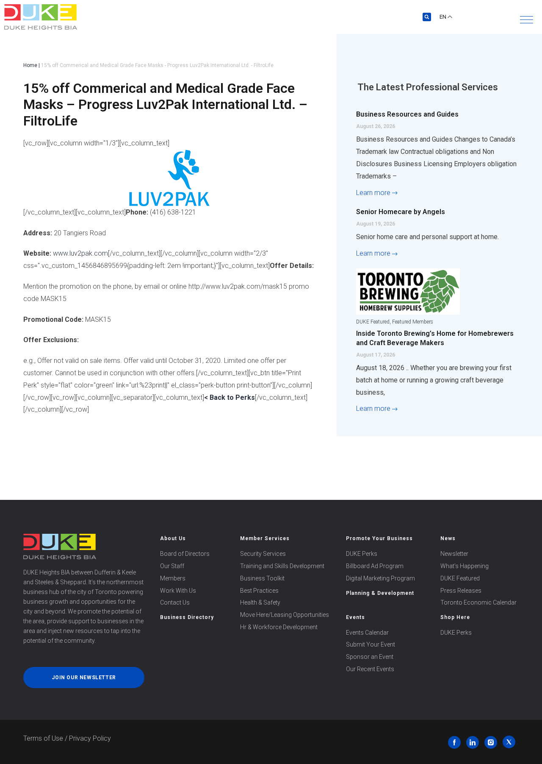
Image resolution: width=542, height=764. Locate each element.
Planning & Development (380, 593)
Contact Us (175, 602)
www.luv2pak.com (80, 253)
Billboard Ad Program (375, 566)
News (448, 538)
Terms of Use (43, 738)
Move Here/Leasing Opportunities (284, 614)
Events (355, 617)
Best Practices (259, 590)
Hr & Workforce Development (279, 627)
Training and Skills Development (282, 566)
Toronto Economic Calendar (478, 602)
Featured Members (412, 322)
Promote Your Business (379, 538)
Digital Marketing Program (380, 578)
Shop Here (455, 617)
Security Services (263, 553)
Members (172, 578)
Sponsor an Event (369, 656)
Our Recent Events (370, 669)
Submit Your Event (370, 644)
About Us (173, 538)
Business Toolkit (262, 578)
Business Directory (187, 617)
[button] (526, 19)
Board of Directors (185, 553)
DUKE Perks (361, 553)
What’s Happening (464, 566)
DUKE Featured (373, 322)
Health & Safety (260, 602)
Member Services (265, 538)
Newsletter (454, 553)
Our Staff (172, 566)
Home (30, 65)
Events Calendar (367, 632)
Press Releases (460, 590)
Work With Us (178, 590)
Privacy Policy (90, 738)
